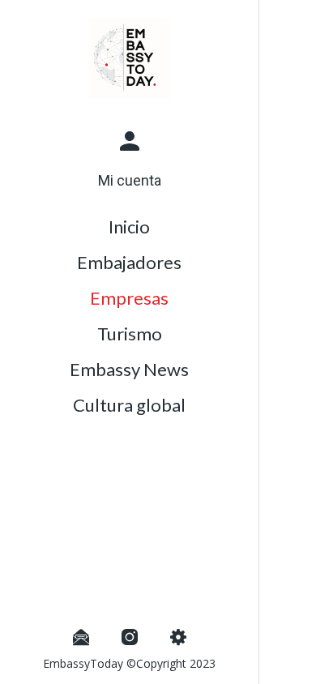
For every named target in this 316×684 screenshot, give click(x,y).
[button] (129, 157)
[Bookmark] (294, 22)
